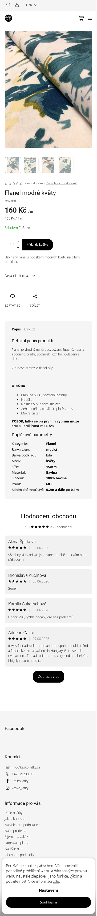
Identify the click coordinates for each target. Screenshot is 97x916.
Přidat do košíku (37, 244)
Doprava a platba (17, 842)
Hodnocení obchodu (48, 516)
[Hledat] (9, 4)
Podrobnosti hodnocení (61, 183)
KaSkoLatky (20, 781)
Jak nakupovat (15, 818)
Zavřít (33, 291)
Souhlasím (48, 902)
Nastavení (48, 890)
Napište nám (14, 848)
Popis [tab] (16, 329)
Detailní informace (18, 275)
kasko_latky (20, 788)
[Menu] (90, 18)
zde (56, 881)
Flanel (51, 443)
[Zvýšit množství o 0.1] (18, 242)
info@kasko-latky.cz (26, 767)
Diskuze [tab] (30, 329)
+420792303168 (24, 774)
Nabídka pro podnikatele (22, 825)
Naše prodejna (15, 830)
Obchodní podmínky (19, 855)
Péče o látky (13, 812)
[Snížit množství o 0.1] (18, 247)
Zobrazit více (48, 676)
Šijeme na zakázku (18, 836)
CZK (29, 5)
